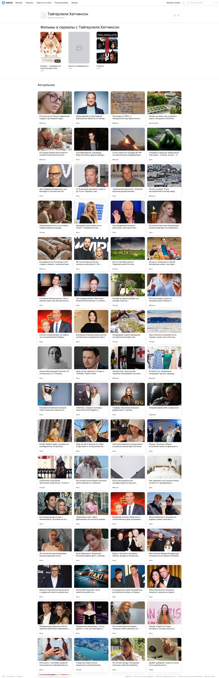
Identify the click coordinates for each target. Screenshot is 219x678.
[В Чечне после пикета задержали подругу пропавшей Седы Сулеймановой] (55, 108)
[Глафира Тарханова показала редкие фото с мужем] (128, 400)
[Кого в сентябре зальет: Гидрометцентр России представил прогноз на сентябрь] (128, 254)
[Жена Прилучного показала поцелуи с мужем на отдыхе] (164, 582)
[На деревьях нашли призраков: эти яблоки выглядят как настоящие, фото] (128, 327)
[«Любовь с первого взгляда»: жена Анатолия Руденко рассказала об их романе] (91, 400)
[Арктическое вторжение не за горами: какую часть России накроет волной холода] (164, 327)
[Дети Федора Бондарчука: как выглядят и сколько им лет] (55, 181)
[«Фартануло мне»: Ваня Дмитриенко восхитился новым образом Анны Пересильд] (91, 509)
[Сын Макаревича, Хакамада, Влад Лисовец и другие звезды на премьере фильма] (91, 145)
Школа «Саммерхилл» (78, 66)
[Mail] (3, 2)
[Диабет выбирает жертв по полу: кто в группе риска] (164, 655)
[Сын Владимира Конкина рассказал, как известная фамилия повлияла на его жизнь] (128, 218)
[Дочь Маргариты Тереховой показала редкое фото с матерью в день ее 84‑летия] (91, 546)
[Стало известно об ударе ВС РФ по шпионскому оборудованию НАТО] (128, 145)
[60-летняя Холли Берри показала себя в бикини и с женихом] (91, 473)
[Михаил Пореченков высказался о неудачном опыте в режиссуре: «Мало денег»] (55, 582)
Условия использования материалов (190, 676)
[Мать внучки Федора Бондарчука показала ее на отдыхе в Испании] (164, 546)
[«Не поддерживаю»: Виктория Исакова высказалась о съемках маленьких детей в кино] (91, 291)
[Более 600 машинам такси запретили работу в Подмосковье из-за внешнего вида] (91, 582)
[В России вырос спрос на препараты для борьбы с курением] (164, 291)
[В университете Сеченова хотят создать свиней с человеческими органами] (55, 254)
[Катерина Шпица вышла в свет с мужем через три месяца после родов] (55, 291)
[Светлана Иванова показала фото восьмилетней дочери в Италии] (128, 436)
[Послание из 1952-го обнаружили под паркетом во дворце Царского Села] (128, 108)
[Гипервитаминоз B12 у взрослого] (164, 400)
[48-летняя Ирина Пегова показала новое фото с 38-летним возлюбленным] (91, 254)
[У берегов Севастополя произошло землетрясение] (91, 655)
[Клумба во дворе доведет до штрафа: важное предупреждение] (128, 291)
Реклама (19, 676)
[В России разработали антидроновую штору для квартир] (128, 473)
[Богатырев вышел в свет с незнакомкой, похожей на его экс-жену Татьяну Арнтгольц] (55, 509)
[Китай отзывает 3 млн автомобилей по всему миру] (164, 181)
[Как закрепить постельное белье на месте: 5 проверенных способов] (164, 473)
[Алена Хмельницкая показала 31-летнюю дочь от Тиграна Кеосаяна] (55, 363)
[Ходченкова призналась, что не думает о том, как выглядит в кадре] (91, 618)
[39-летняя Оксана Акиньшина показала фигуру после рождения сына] (55, 546)
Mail (3, 676)
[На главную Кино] (9, 2)
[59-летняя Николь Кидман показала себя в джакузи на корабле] (128, 618)
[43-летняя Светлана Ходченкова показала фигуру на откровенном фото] (164, 218)
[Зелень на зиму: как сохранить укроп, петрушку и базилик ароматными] (164, 108)
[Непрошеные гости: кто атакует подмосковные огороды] (55, 218)
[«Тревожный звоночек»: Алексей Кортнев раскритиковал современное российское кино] (128, 181)
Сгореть (100, 66)
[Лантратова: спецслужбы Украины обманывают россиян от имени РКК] (128, 363)
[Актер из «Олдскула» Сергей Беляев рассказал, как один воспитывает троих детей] (164, 254)
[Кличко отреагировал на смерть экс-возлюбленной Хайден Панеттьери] (55, 327)
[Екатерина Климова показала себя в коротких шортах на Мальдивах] (55, 400)
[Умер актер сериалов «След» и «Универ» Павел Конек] (91, 363)
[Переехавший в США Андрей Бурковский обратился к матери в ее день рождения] (91, 108)
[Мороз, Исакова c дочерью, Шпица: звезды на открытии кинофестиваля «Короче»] (128, 546)
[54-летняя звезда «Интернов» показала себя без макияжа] (128, 655)
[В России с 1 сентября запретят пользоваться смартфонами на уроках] (55, 655)
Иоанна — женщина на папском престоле (50, 67)
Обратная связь (209, 676)
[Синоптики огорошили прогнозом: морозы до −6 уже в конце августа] (55, 473)
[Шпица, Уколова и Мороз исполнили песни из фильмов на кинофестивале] (164, 436)
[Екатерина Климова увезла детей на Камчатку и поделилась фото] (91, 327)
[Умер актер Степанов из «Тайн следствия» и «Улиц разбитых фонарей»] (91, 436)
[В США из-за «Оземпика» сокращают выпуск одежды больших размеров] (164, 363)
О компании (11, 676)
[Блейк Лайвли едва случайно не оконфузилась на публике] (55, 436)
